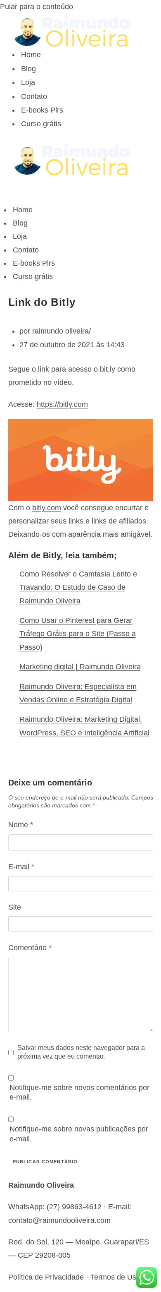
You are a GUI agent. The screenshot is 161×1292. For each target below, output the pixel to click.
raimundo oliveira (60, 331)
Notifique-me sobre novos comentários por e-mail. (79, 1092)
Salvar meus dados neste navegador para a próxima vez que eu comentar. (81, 1052)
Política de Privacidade (46, 1277)
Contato (34, 96)
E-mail (21, 866)
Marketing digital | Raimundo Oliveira (80, 667)
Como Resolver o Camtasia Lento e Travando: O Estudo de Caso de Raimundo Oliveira (78, 587)
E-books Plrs (42, 110)
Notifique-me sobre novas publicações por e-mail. (78, 1134)
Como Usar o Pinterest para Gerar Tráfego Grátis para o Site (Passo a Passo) (77, 633)
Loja (28, 82)
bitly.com (46, 508)
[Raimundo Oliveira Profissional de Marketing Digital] (80, 30)
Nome (20, 825)
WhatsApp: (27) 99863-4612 (55, 1207)
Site (14, 907)
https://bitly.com (62, 404)
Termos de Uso (115, 1277)
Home (31, 54)
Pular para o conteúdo (36, 6)
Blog (28, 69)
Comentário (30, 948)
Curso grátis (41, 124)
